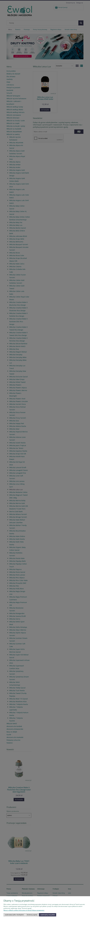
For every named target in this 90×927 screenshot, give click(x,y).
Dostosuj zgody (32, 915)
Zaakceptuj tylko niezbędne (14, 915)
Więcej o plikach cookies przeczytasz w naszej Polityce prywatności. (24, 910)
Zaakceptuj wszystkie (47, 915)
